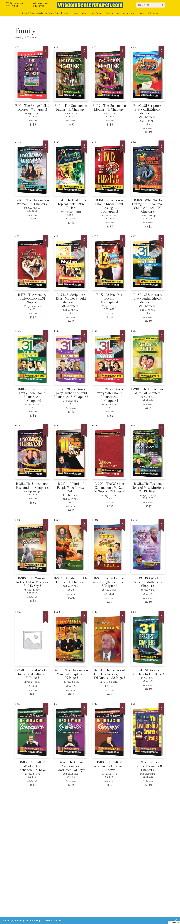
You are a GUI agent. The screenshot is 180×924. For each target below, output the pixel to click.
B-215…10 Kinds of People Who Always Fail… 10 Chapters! (70, 489)
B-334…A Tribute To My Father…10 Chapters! (71, 580)
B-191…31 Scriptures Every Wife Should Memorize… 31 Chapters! (109, 395)
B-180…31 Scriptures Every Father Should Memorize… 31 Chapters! (147, 300)
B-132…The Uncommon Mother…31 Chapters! (109, 107)
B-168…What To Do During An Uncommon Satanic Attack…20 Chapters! (148, 206)
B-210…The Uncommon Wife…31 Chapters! (148, 391)
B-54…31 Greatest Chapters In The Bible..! (148, 672)
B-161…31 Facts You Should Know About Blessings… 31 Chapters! (109, 206)
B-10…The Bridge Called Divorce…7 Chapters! (32, 107)
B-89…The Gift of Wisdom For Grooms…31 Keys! (109, 766)
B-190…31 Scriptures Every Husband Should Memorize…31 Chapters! (71, 393)
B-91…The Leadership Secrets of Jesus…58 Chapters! (147, 766)
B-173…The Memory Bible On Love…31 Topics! (32, 298)
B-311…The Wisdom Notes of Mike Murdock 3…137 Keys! (148, 487)
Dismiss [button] (176, 920)
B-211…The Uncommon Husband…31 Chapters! (32, 486)
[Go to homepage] (90, 5)
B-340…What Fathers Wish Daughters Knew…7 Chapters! (109, 582)
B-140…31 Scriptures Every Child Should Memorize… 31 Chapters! (147, 111)
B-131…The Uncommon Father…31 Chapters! (70, 107)
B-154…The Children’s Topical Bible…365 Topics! (70, 204)
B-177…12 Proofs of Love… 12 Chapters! (109, 298)
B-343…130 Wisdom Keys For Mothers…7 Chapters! (147, 582)
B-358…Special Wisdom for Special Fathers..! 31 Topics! (32, 674)
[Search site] (161, 6)
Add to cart (32, 121)
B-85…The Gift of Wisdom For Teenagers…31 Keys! (32, 766)
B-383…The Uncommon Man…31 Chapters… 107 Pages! (71, 674)
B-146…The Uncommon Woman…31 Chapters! (32, 202)
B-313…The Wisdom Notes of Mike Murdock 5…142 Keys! (32, 582)
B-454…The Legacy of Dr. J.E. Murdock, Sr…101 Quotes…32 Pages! (109, 674)
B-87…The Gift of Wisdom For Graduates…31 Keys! (71, 766)
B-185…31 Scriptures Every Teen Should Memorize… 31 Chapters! (32, 395)
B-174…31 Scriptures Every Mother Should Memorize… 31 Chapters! (71, 300)
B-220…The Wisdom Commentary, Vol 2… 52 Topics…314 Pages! (109, 487)
